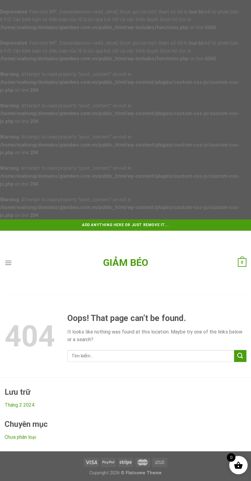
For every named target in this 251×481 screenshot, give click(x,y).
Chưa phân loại (20, 437)
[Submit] (240, 356)
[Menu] (8, 262)
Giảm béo (125, 262)
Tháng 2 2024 (19, 405)
